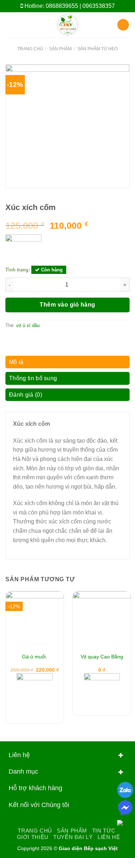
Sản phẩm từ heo (97, 48)
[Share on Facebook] (19, 340)
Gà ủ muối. (34, 656)
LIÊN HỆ (109, 837)
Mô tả (16, 362)
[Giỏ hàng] (123, 25)
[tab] (67, 364)
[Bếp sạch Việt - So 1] (67, 24)
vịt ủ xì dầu (28, 325)
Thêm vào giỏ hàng (67, 305)
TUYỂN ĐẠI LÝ (73, 837)
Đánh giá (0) (25, 395)
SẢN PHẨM (72, 830)
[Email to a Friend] (36, 340)
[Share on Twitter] (27, 340)
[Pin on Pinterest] (45, 340)
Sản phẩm (60, 48)
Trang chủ (30, 48)
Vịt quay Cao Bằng (102, 656)
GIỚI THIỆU (33, 837)
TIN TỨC (104, 830)
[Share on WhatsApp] (10, 340)
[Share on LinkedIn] (54, 340)
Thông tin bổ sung (33, 378)
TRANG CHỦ (35, 830)
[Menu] (9, 24)
